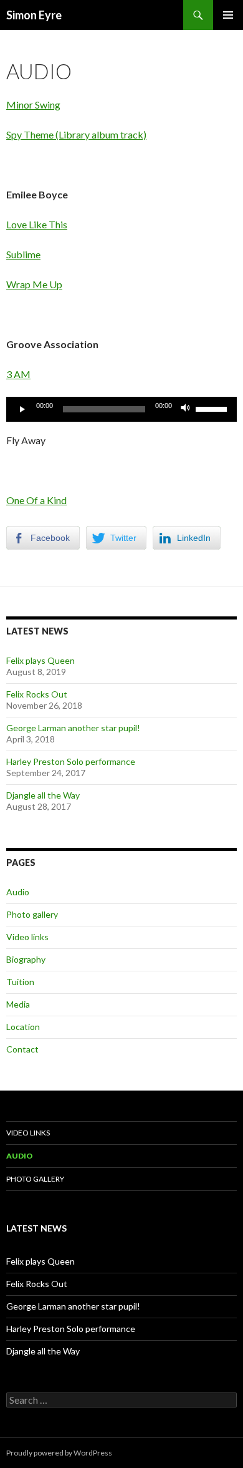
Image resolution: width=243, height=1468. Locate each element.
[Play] (22, 409)
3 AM (18, 374)
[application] (121, 409)
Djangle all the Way (43, 795)
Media (18, 1004)
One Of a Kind (36, 500)
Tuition (20, 981)
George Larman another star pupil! (73, 727)
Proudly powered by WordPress (59, 1452)
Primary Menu (228, 15)
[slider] (213, 408)
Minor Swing (33, 104)
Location (23, 1026)
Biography (25, 959)
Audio (17, 892)
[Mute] (185, 409)
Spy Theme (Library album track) (76, 134)
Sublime (23, 254)
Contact (22, 1049)
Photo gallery (32, 914)
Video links (27, 936)
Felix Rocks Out (36, 694)
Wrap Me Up (34, 284)
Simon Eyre (34, 15)
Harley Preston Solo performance (70, 761)
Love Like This (36, 224)
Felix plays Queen (40, 660)
